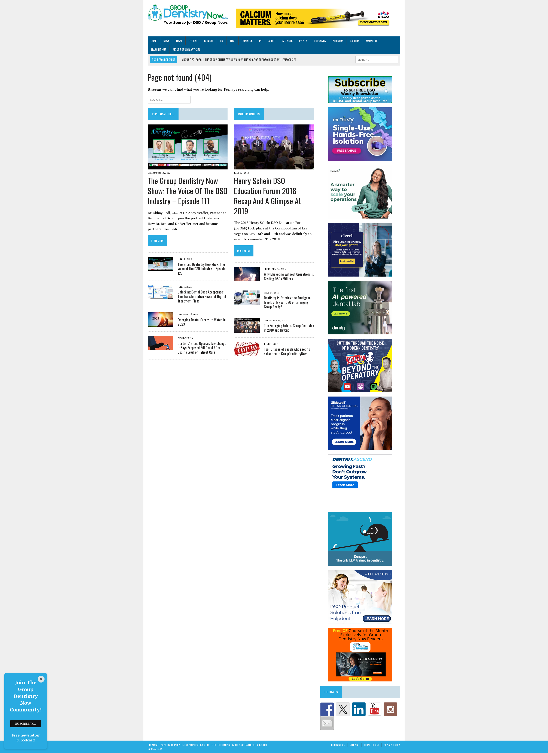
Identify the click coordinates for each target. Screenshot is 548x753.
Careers (354, 41)
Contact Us (338, 745)
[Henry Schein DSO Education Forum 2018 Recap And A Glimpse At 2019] (274, 166)
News (167, 41)
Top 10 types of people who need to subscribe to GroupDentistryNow (287, 351)
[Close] (41, 679)
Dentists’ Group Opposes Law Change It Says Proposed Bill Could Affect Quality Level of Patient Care (202, 348)
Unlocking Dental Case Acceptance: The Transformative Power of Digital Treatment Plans (202, 296)
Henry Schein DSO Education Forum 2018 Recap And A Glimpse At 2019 (267, 195)
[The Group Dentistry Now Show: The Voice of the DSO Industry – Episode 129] (160, 268)
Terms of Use (371, 745)
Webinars (337, 41)
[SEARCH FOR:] (376, 59)
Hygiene (193, 41)
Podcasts (320, 41)
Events (303, 41)
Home (154, 41)
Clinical (208, 41)
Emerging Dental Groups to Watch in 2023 (202, 322)
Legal (179, 41)
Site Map (354, 745)
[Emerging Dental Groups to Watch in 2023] (160, 324)
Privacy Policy (392, 745)
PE (260, 41)
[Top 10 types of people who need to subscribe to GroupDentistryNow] (247, 353)
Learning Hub (158, 49)
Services (287, 41)
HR (221, 41)
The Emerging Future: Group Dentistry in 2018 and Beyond (289, 328)
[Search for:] (169, 99)
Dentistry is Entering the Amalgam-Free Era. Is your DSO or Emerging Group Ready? (287, 302)
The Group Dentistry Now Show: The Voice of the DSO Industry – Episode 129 (201, 269)
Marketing (372, 41)
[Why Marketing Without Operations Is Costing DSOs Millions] (247, 278)
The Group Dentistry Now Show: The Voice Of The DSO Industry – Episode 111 (188, 190)
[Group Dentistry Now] (188, 15)
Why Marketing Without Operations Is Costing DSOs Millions (289, 276)
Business (247, 41)
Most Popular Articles (187, 49)
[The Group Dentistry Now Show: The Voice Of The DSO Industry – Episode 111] (188, 166)
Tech (232, 41)
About (272, 41)
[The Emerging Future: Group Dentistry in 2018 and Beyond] (247, 329)
